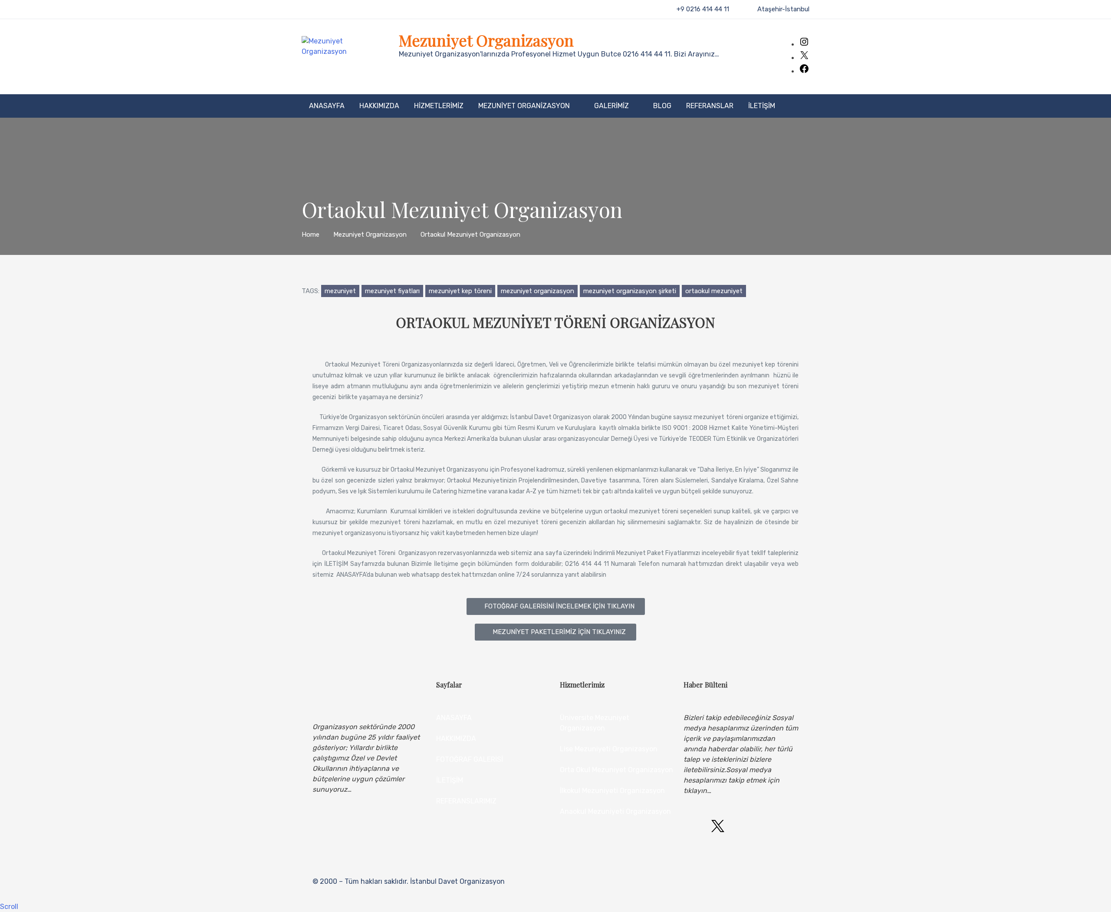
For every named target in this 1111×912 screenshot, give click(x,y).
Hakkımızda (379, 106)
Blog (662, 106)
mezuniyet (340, 291)
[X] (804, 58)
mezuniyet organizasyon (537, 291)
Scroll (9, 906)
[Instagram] (804, 44)
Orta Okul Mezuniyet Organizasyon (616, 770)
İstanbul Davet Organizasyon (457, 881)
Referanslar (709, 106)
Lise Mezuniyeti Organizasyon (608, 749)
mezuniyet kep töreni (460, 291)
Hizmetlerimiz (438, 106)
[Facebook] (804, 71)
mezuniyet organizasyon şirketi (629, 291)
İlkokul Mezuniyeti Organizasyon (612, 790)
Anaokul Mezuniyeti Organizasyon (615, 811)
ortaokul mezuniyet (714, 291)
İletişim (761, 106)
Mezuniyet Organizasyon (486, 40)
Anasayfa (327, 106)
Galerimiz (611, 106)
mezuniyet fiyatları (392, 291)
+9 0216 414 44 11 (703, 9)
